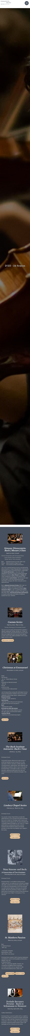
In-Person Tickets (15, 899)
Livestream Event (10, 973)
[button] (26, 3)
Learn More (5, 719)
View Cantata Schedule (7, 640)
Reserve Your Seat (15, 834)
